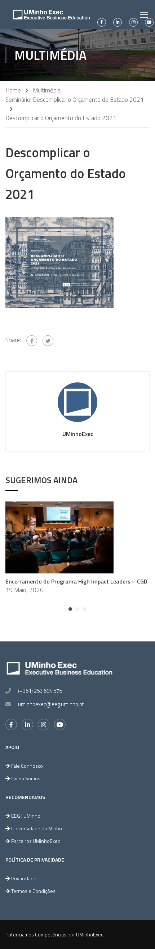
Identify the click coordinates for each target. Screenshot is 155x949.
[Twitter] (48, 340)
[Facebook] (31, 340)
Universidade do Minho (36, 828)
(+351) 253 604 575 (40, 691)
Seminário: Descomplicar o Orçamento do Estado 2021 (74, 99)
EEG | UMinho (25, 815)
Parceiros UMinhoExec (35, 841)
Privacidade (23, 878)
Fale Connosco (27, 765)
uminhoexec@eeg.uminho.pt (51, 704)
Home (13, 90)
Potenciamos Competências (35, 934)
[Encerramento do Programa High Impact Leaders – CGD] (59, 536)
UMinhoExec (77, 433)
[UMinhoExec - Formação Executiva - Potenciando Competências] (51, 14)
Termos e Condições (33, 891)
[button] (70, 609)
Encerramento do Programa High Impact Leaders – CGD (76, 581)
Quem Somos (25, 778)
